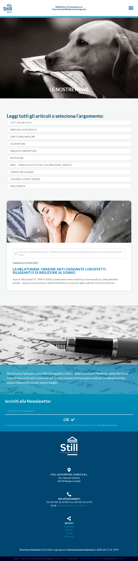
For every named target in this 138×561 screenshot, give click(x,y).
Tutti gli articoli (20, 122)
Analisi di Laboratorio (23, 151)
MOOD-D (120, 558)
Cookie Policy (97, 558)
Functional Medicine (22, 136)
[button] (131, 8)
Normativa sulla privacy (107, 425)
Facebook (69, 526)
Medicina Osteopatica (23, 129)
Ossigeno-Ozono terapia (25, 179)
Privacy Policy (85, 558)
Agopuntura (18, 143)
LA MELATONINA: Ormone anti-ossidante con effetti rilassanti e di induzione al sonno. (67, 204)
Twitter (69, 533)
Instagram (69, 536)
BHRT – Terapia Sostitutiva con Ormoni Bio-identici (41, 165)
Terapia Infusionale (22, 172)
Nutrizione (16, 158)
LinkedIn (69, 529)
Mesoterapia (17, 186)
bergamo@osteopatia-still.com (72, 505)
